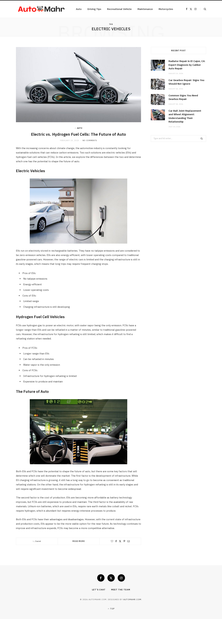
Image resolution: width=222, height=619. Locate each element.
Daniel (38, 541)
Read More (78, 541)
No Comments (90, 140)
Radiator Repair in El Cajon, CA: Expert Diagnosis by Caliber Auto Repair (187, 65)
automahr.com (132, 599)
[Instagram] (121, 578)
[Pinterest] (124, 541)
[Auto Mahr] (41, 9)
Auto (79, 9)
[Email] (128, 541)
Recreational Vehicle (119, 9)
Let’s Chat (98, 589)
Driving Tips (94, 9)
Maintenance (145, 9)
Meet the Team (120, 589)
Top (112, 608)
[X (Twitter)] (111, 578)
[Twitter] (120, 541)
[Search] (203, 9)
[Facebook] (116, 541)
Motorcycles (166, 9)
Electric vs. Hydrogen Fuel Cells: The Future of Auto (78, 134)
